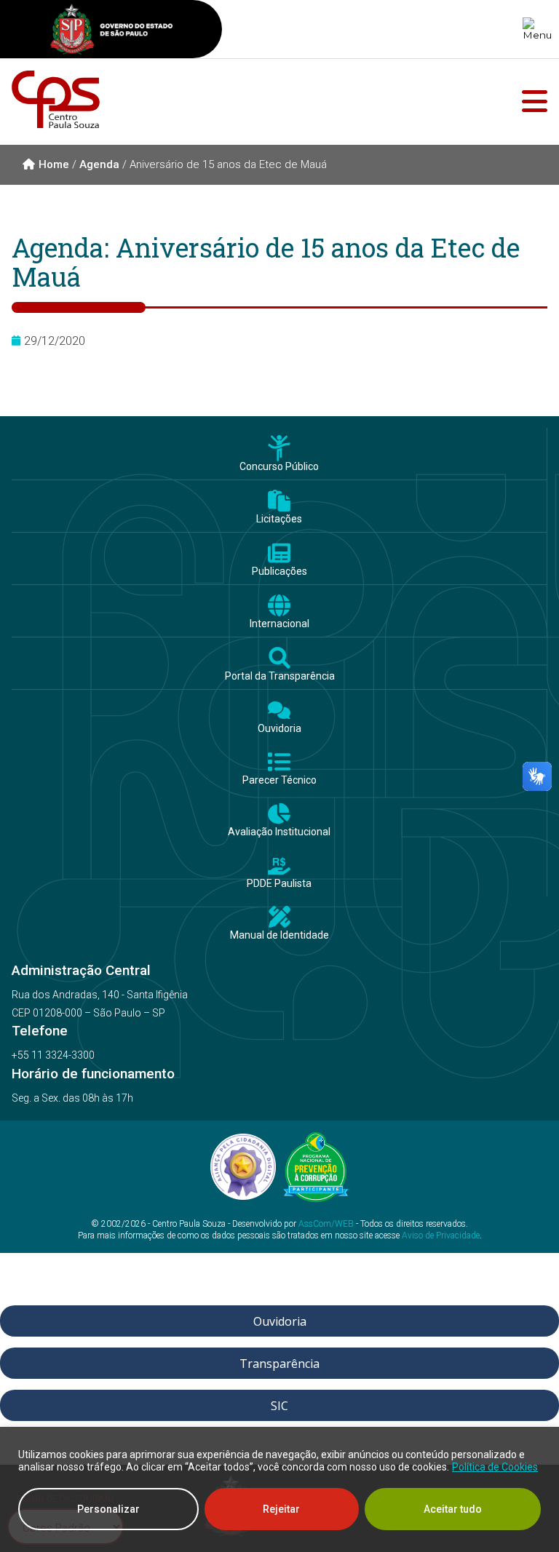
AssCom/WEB (326, 1224)
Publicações (279, 571)
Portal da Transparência (280, 676)
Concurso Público (279, 466)
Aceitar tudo (453, 1509)
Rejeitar (281, 1509)
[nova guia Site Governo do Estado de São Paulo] (111, 31)
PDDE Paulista (279, 883)
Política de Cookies (495, 1467)
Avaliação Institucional (279, 832)
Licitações (279, 519)
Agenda (99, 164)
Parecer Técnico (279, 780)
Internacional (279, 623)
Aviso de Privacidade (441, 1235)
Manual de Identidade (279, 935)
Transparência (279, 1364)
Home (54, 164)
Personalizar (108, 1509)
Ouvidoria (279, 728)
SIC (279, 1406)
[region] (279, 1489)
